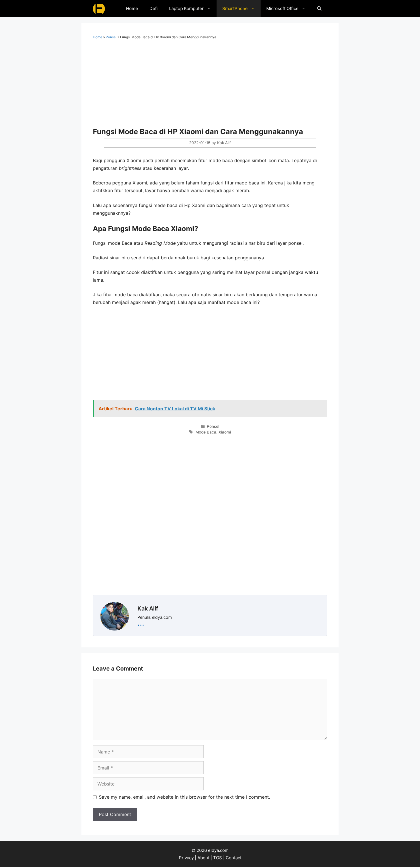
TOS (217, 857)
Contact (233, 857)
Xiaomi (225, 432)
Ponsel (111, 37)
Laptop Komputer (186, 8)
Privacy (186, 857)
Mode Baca (205, 432)
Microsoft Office (282, 8)
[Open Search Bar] (319, 8)
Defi (153, 8)
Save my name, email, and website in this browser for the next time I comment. (184, 797)
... (140, 623)
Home (132, 8)
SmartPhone (235, 8)
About (203, 857)
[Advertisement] (210, 85)
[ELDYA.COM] (99, 8)
